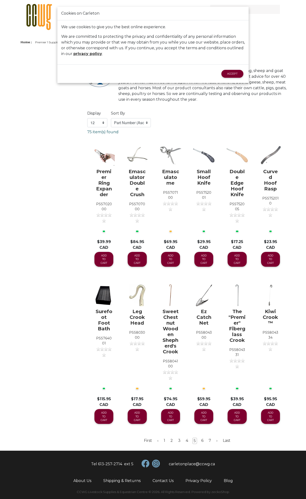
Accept (232, 73)
